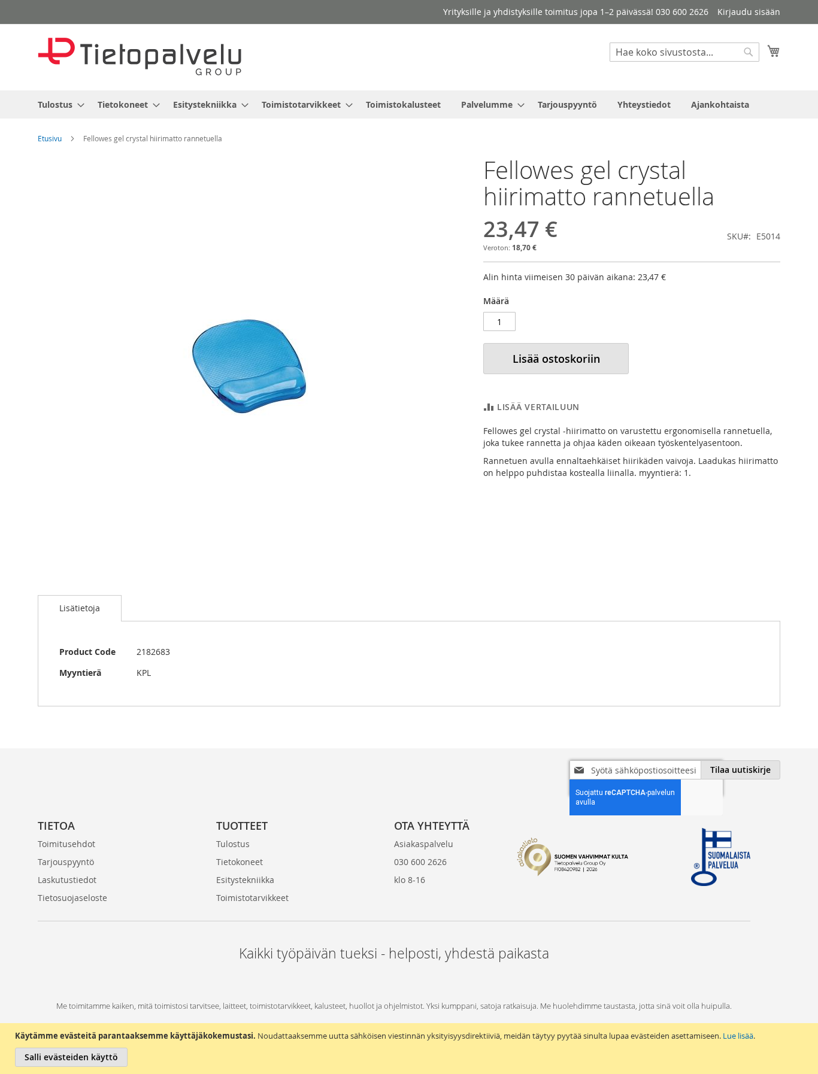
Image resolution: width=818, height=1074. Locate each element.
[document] (410, 1048)
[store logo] (139, 56)
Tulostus (233, 844)
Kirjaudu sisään (748, 11)
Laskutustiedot (67, 879)
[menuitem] (57, 104)
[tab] (80, 608)
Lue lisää (738, 1035)
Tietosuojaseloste (72, 897)
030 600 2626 (420, 861)
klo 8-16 (409, 879)
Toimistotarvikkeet (252, 897)
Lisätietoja (79, 608)
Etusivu (50, 138)
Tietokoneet (239, 861)
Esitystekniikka (245, 879)
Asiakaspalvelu (423, 844)
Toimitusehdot (66, 844)
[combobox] (684, 52)
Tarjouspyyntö (66, 861)
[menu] (409, 104)
